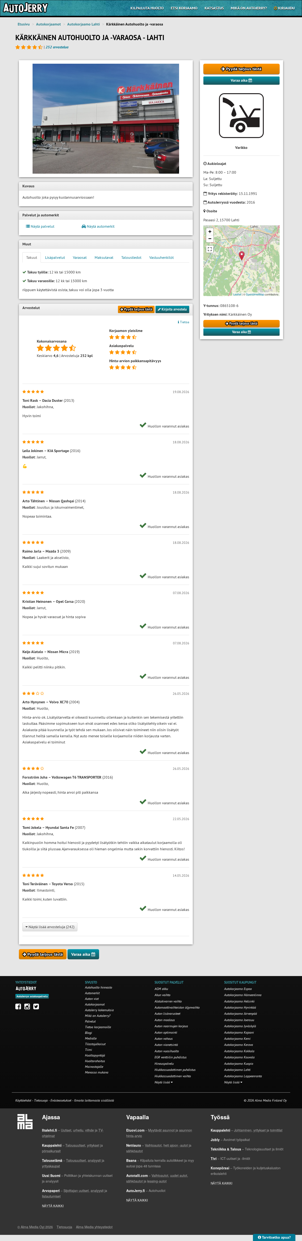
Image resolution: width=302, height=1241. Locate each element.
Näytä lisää (163, 1082)
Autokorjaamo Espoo (238, 989)
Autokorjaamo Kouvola (239, 1057)
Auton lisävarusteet (167, 1013)
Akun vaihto (162, 995)
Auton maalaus (165, 1020)
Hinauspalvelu (164, 1063)
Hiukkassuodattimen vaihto (173, 1076)
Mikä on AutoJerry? (249, 8)
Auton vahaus (164, 1038)
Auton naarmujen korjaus (171, 1026)
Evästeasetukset (60, 1100)
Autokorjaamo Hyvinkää (240, 1007)
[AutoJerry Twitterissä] (37, 1008)
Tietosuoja (41, 1100)
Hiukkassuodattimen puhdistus (175, 1070)
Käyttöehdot (23, 1100)
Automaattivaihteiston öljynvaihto (177, 1007)
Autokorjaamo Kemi (237, 1038)
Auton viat (92, 999)
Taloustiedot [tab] (131, 257)
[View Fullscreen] (209, 249)
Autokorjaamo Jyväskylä (240, 1026)
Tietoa (184, 322)
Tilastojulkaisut (95, 1044)
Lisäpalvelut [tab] (55, 257)
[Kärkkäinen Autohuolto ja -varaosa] (105, 119)
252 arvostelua (57, 47)
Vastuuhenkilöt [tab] (161, 257)
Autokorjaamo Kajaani (239, 1032)
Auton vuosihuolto (167, 1051)
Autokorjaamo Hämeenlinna (242, 995)
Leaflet (237, 294)
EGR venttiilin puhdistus (171, 1057)
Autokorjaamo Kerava (238, 1045)
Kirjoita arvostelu (174, 309)
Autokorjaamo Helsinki (239, 1001)
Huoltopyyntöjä (95, 1055)
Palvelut (90, 1021)
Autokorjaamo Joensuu (239, 1020)
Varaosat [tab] (80, 257)
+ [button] (209, 232)
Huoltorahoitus (95, 1061)
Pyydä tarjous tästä (243, 68)
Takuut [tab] (31, 257)
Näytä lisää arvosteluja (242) (51, 926)
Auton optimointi (166, 1032)
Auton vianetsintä (166, 1045)
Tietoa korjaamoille (98, 1027)
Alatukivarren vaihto (168, 1001)
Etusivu (24, 24)
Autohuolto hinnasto (98, 987)
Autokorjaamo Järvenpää (240, 1013)
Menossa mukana (96, 1072)
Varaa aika (239, 80)
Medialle (90, 1038)
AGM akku (161, 989)
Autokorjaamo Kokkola (239, 1051)
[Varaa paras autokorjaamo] (26, 988)
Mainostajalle (94, 1067)
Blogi (88, 1033)
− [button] (209, 239)
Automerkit (92, 993)
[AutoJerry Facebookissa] (19, 1008)
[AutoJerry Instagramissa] (28, 1008)
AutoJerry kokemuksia (99, 1010)
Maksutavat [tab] (104, 257)
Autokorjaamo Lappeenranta (243, 1076)
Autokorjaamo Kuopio (238, 1063)
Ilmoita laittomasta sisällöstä (94, 1100)
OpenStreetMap (255, 294)
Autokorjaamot (48, 24)
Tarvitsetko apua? (276, 1237)
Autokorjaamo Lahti (83, 24)
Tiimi (88, 1050)
